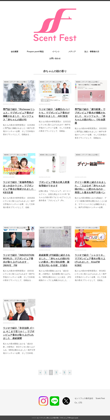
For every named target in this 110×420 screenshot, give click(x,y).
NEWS (6, 82)
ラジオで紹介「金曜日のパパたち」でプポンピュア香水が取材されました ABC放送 (54, 112)
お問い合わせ (55, 58)
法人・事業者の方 (91, 51)
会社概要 (14, 51)
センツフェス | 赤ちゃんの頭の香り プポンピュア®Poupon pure (57, 418)
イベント (56, 51)
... (30, 134)
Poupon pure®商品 (35, 51)
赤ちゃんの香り (22, 82)
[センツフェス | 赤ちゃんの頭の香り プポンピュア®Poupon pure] (55, 9)
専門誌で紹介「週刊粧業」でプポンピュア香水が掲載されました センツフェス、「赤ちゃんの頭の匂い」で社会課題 (90, 116)
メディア (72, 51)
